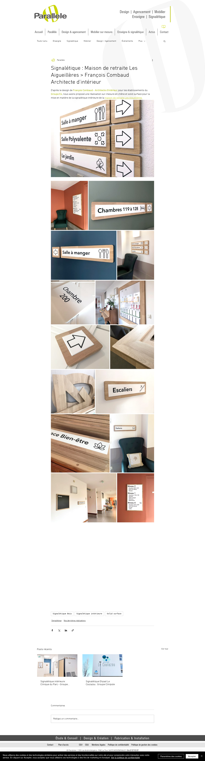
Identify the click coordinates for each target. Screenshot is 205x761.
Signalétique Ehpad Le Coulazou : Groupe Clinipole (100, 683)
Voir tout (164, 649)
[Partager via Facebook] (52, 630)
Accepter (192, 756)
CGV (81, 744)
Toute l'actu (42, 41)
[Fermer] (201, 756)
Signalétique (72, 41)
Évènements (127, 41)
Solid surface (114, 614)
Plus (140, 41)
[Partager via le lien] (72, 630)
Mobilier (87, 41)
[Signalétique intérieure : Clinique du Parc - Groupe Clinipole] (57, 665)
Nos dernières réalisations (75, 621)
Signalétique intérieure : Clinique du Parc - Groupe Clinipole (54, 683)
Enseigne (57, 41)
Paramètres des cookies (171, 756)
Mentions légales (98, 744)
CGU (87, 744)
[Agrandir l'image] (69, 205)
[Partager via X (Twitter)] (59, 630)
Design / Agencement (106, 41)
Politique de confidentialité (118, 744)
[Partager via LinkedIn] (66, 630)
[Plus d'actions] (152, 60)
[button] (164, 41)
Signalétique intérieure (89, 614)
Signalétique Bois (62, 614)
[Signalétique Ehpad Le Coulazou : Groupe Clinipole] (102, 665)
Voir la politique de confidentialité (125, 757)
